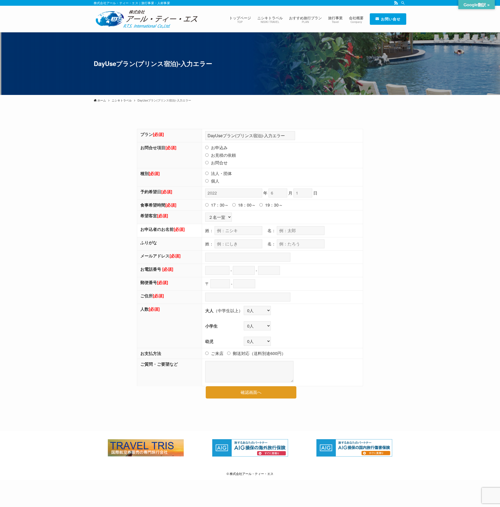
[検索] (402, 3)
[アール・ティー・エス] (146, 19)
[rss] (396, 3)
